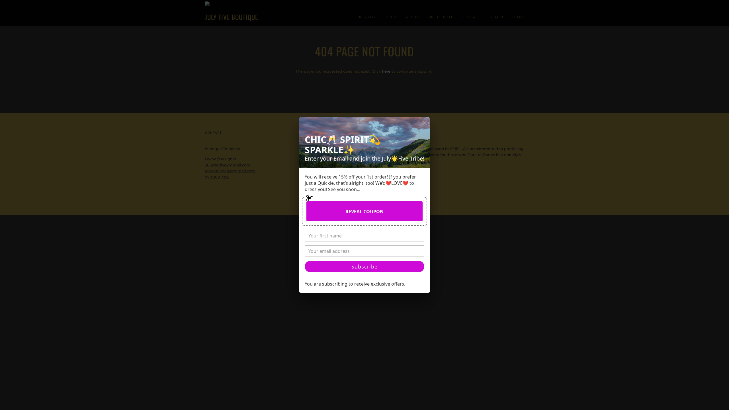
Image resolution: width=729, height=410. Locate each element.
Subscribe (364, 266)
